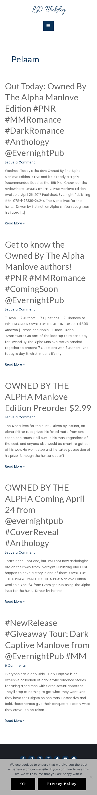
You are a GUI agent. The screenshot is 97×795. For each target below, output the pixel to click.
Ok (23, 784)
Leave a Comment (20, 162)
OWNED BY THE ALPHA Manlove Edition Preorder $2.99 (48, 396)
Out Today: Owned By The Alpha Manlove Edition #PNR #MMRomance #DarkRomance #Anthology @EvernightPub (45, 119)
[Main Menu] (48, 26)
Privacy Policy (62, 784)
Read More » (14, 223)
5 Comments (15, 665)
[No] (91, 777)
